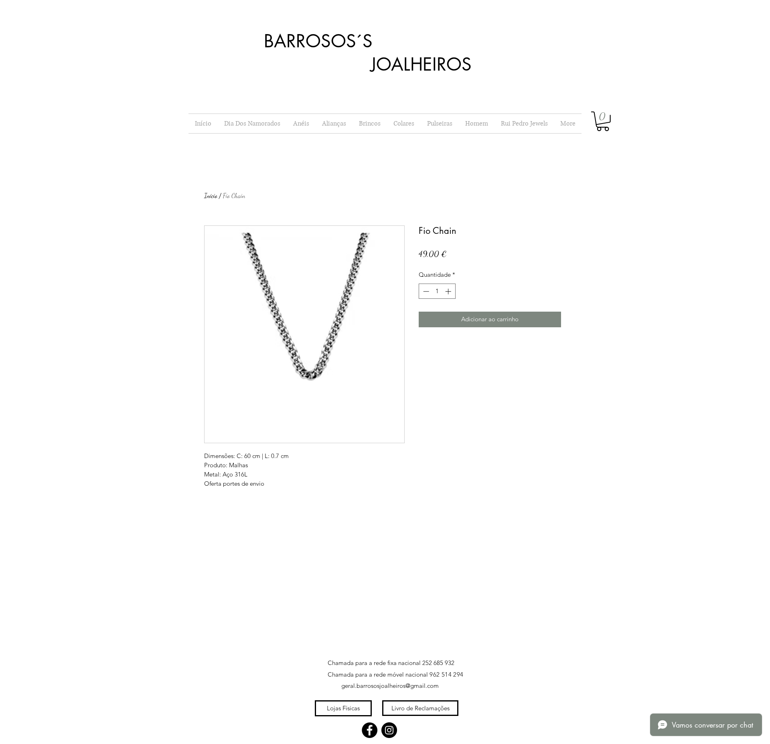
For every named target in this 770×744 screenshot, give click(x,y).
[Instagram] (389, 730)
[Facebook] (369, 730)
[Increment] (449, 291)
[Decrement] (425, 291)
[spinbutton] (437, 291)
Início (210, 195)
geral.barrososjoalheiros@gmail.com (390, 685)
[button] (602, 121)
